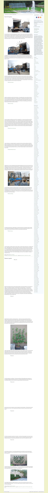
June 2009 (35, 288)
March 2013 (35, 234)
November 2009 (36, 282)
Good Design (35, 89)
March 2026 (35, 106)
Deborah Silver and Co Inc (37, 71)
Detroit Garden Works (9, 255)
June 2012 (35, 245)
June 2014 (35, 216)
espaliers (30, 255)
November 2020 (36, 124)
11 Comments (12, 254)
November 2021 (36, 118)
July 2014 (35, 215)
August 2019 (35, 142)
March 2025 (35, 111)
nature (35, 76)
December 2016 (36, 180)
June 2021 (35, 119)
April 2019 (35, 147)
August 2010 (35, 271)
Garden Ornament (36, 94)
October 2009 (35, 283)
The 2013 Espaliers (8, 16)
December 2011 (36, 252)
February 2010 (35, 278)
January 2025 (35, 113)
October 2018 (35, 154)
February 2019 (35, 149)
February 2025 (35, 112)
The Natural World (36, 87)
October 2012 (35, 240)
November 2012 (36, 239)
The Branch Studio (36, 70)
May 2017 (35, 174)
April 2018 (35, 161)
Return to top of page (6, 491)
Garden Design (36, 88)
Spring (35, 83)
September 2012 (36, 241)
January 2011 (35, 265)
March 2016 (35, 191)
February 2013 (35, 235)
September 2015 (36, 198)
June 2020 (35, 130)
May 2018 (35, 160)
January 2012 (35, 251)
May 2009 (35, 289)
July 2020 (35, 129)
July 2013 (35, 229)
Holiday (35, 81)
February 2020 (35, 135)
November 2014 (36, 210)
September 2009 (36, 284)
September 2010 (36, 270)
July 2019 (35, 143)
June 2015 (35, 202)
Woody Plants (14, 255)
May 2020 (35, 131)
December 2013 (36, 223)
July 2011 (35, 258)
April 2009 (35, 290)
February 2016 (35, 192)
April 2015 (35, 204)
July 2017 (35, 172)
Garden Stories (36, 82)
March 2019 (35, 148)
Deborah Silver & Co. (24, 6)
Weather (35, 77)
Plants (16, 255)
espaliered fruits (22, 255)
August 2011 (35, 257)
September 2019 (36, 141)
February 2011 (35, 264)
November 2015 (36, 196)
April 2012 (35, 247)
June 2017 (35, 173)
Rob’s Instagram (36, 32)
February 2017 (35, 178)
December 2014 (36, 209)
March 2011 (35, 263)
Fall (34, 64)
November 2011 (36, 253)
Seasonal (35, 100)
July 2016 (35, 186)
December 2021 (36, 117)
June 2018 (35, 159)
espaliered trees (26, 255)
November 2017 (36, 167)
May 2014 (35, 217)
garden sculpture (36, 58)
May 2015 (35, 203)
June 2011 (35, 259)
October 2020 (35, 125)
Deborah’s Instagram (36, 31)
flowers (35, 69)
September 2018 (36, 155)
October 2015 (35, 197)
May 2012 (35, 246)
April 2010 (35, 276)
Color (34, 65)
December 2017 (36, 166)
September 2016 (36, 184)
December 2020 (36, 123)
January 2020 (35, 136)
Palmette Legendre (8, 258)
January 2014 (35, 222)
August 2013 (35, 228)
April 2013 (35, 233)
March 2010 (35, 277)
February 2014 (35, 221)
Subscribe (35, 25)
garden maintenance (36, 63)
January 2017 (35, 179)
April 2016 (35, 190)
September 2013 (36, 227)
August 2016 (35, 185)
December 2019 (36, 137)
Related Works (35, 101)
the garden (35, 75)
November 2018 (36, 153)
